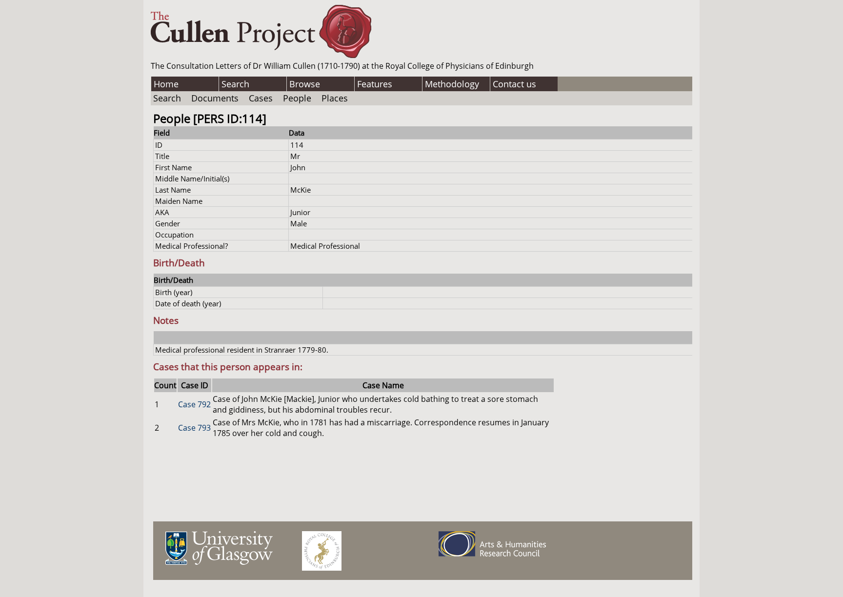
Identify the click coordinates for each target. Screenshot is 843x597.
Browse (304, 84)
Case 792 (194, 404)
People (297, 98)
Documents (215, 98)
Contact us (514, 84)
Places (334, 98)
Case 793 (194, 427)
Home (166, 84)
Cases (261, 98)
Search (235, 84)
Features (374, 84)
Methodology (452, 84)
